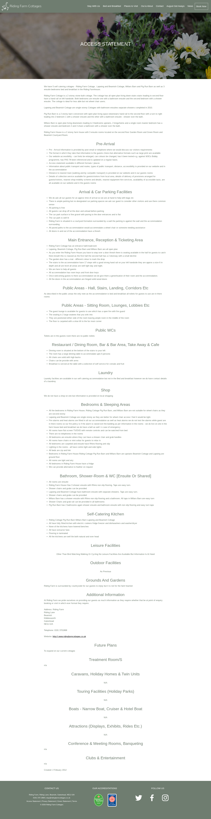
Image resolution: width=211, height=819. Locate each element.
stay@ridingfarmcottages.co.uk (58, 798)
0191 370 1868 (39, 798)
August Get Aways (176, 6)
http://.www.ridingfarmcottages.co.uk (69, 636)
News (190, 6)
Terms (74, 801)
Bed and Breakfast (112, 6)
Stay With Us (93, 6)
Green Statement (64, 801)
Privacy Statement (49, 801)
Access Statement (33, 801)
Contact (160, 6)
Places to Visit (131, 6)
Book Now (201, 6)
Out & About (147, 6)
